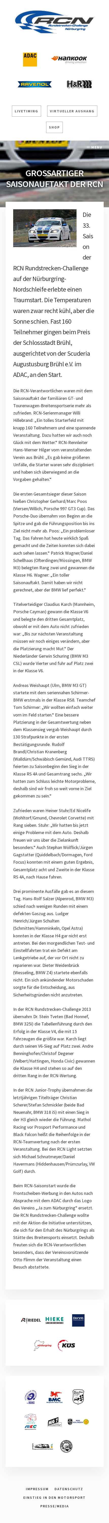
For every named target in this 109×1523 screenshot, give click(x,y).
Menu (96, 147)
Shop (54, 127)
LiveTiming (26, 111)
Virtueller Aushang (72, 111)
